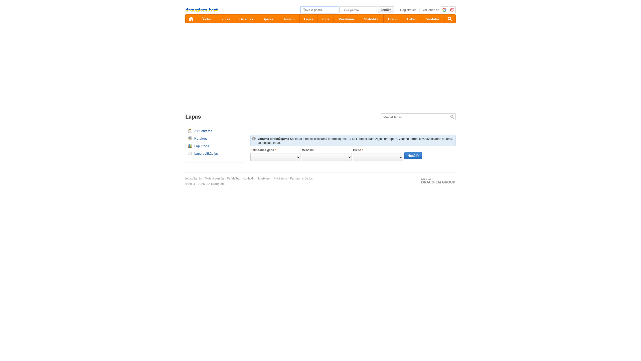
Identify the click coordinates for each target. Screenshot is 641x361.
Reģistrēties (408, 10)
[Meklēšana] (450, 18)
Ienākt (386, 9)
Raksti (412, 19)
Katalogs (201, 138)
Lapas (308, 19)
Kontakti (248, 178)
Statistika (371, 19)
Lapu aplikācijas (206, 153)
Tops (325, 19)
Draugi (393, 19)
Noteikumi (263, 178)
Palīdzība (233, 178)
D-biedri (288, 19)
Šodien (207, 19)
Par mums (297, 178)
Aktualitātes (203, 130)
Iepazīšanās (193, 178)
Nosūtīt (413, 155)
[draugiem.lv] (191, 18)
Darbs (308, 178)
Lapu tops (201, 145)
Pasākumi (346, 19)
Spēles (268, 19)
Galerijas (246, 19)
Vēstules (432, 19)
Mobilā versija (214, 178)
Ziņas (226, 19)
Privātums (280, 178)
